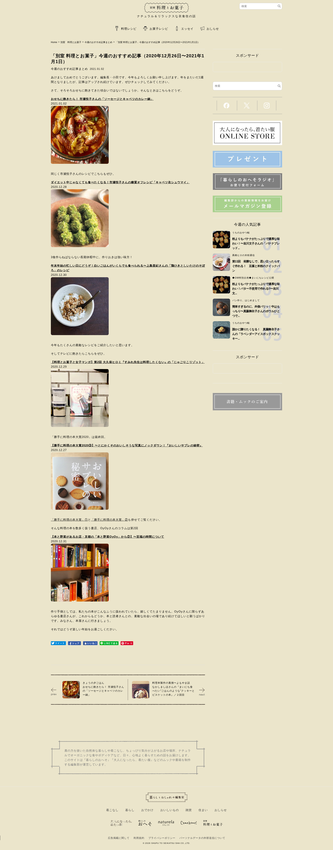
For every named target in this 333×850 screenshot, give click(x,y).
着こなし (112, 810)
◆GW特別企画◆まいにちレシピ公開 (253, 277)
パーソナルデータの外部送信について (202, 837)
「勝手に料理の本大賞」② (109, 519)
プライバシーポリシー (161, 837)
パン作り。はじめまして (246, 300)
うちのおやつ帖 (241, 232)
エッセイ (187, 28)
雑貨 (189, 810)
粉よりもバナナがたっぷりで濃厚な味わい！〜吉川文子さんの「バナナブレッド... (256, 243)
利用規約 (139, 837)
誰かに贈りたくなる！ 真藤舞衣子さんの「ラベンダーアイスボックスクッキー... (256, 334)
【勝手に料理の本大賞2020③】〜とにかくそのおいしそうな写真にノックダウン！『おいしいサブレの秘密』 (127, 445)
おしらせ (213, 28)
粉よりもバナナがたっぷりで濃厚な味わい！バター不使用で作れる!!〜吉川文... (256, 288)
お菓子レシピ (159, 28)
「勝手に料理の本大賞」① (69, 519)
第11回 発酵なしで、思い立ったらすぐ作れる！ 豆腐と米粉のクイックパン (256, 266)
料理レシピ (128, 28)
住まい (203, 810)
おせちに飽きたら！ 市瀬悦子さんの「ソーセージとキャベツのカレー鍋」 (102, 99)
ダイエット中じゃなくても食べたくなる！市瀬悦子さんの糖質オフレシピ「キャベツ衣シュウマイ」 (120, 182)
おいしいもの (169, 810)
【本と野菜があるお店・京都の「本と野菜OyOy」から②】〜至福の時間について (107, 536)
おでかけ (147, 810)
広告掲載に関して (119, 837)
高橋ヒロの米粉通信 (243, 255)
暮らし (130, 810)
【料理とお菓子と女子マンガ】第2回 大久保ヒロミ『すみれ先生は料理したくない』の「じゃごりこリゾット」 (128, 362)
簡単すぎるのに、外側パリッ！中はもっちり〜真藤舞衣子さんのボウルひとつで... (256, 311)
